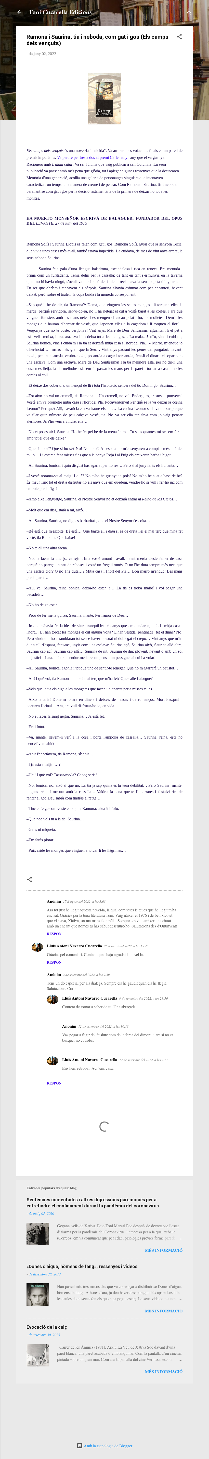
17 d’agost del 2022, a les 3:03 (84, 901)
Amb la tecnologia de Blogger (107, 1445)
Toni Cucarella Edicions (60, 12)
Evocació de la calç (47, 1327)
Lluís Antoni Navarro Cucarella (74, 946)
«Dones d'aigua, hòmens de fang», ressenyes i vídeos (82, 1266)
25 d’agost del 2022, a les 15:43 (126, 946)
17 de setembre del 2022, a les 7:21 (143, 1059)
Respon (54, 933)
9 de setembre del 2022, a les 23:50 (143, 998)
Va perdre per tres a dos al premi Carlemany (92, 157)
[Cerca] (190, 14)
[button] (179, 37)
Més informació (163, 1250)
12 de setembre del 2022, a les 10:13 (103, 1026)
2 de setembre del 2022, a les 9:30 (86, 974)
